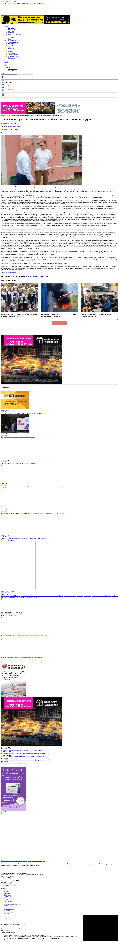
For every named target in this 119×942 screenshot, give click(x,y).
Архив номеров (12, 69)
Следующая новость (59, 322)
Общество (11, 28)
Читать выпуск (5, 592)
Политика (11, 31)
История (10, 51)
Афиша (6, 65)
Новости (6, 26)
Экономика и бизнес (14, 56)
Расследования (12, 53)
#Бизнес (6, 891)
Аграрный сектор (13, 54)
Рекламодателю (12, 70)
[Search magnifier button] (2, 77)
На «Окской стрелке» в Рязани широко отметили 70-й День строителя (21, 657)
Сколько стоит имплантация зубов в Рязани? (14, 763)
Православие (11, 58)
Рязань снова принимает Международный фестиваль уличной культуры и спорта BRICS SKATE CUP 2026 (32, 513)
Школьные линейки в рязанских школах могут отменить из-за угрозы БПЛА (23, 756)
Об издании (7, 67)
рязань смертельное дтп (11, 129)
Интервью (7, 61)
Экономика (11, 32)
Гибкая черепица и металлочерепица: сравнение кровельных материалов (22, 750)
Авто (5, 64)
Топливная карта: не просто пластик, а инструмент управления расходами (23, 861)
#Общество (7, 895)
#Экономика (8, 901)
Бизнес (10, 36)
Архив (12, 540)
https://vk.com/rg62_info (37, 276)
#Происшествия (9, 898)
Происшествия (12, 29)
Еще (11, 594)
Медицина (11, 47)
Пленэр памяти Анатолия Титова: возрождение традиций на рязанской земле (24, 635)
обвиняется (16, 196)
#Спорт (6, 899)
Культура (10, 37)
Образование (11, 48)
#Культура (4, 435)
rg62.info (49, 936)
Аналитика (11, 59)
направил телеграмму (90, 206)
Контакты (7, 913)
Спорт (9, 39)
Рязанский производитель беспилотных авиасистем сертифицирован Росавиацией (25, 760)
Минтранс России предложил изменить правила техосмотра (19, 463)
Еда (9, 50)
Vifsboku (30, 193)
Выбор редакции (13, 42)
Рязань (3, 8)
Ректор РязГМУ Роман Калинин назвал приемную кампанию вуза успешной (23, 538)
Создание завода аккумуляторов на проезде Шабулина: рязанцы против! (22, 3)
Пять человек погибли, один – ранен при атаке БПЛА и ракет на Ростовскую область (26, 753)
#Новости (4, 411)
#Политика (7, 896)
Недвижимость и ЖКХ (14, 34)
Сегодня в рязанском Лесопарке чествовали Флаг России (18, 437)
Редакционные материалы (12, 40)
